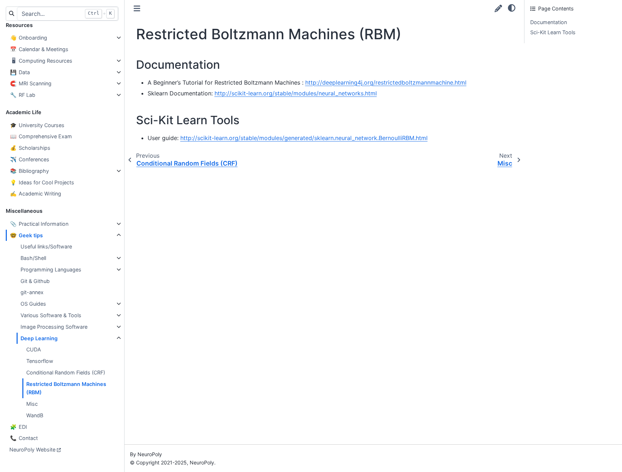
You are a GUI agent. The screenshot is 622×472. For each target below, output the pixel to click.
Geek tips (26, 235)
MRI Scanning (30, 83)
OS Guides (33, 304)
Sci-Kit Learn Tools (553, 32)
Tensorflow (39, 361)
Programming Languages (51, 269)
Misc (32, 404)
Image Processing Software (54, 327)
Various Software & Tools (51, 315)
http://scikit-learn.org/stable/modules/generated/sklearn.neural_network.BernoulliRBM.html (304, 137)
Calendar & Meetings (39, 49)
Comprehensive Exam (41, 136)
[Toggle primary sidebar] (137, 8)
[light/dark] (511, 7)
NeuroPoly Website (32, 449)
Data (20, 72)
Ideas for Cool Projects (42, 182)
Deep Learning (39, 338)
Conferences (29, 159)
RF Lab (22, 95)
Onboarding (28, 38)
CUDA (33, 349)
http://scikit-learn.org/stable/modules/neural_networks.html (296, 93)
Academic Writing (35, 193)
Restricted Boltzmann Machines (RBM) (66, 388)
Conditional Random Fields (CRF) (65, 372)
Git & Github (35, 281)
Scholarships (30, 148)
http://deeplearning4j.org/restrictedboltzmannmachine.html (385, 82)
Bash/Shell (33, 258)
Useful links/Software (46, 246)
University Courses (37, 125)
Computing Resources (42, 61)
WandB (34, 415)
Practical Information (39, 224)
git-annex (32, 292)
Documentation (548, 22)
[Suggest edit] (498, 8)
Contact (24, 438)
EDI (18, 427)
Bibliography (29, 171)
